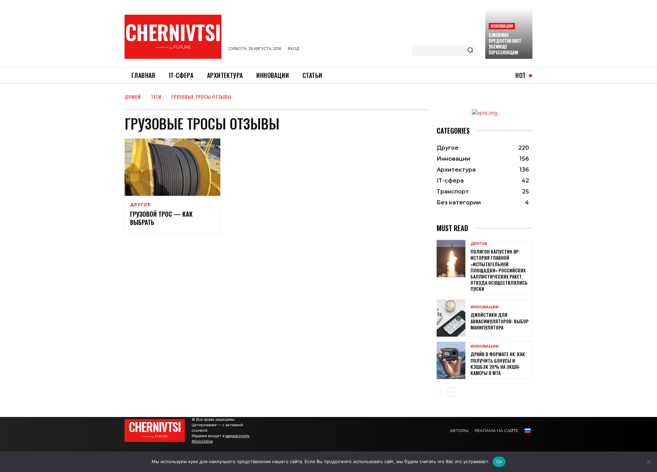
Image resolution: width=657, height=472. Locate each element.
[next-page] (452, 392)
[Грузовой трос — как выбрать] (172, 167)
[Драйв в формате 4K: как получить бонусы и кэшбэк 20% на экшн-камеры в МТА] (451, 360)
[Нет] (648, 461)
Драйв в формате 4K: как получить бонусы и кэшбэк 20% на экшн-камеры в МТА (498, 363)
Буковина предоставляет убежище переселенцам (505, 43)
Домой (133, 96)
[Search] (470, 50)
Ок (499, 461)
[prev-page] (441, 392)
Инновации (502, 26)
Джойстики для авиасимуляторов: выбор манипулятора (500, 321)
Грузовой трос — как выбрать (161, 218)
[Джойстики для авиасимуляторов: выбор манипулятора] (451, 318)
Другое (140, 205)
